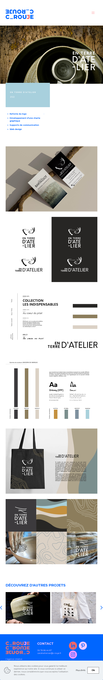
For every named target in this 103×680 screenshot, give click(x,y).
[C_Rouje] (20, 14)
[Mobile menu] (93, 13)
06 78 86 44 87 (44, 650)
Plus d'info (80, 670)
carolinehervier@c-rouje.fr (49, 653)
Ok (93, 670)
